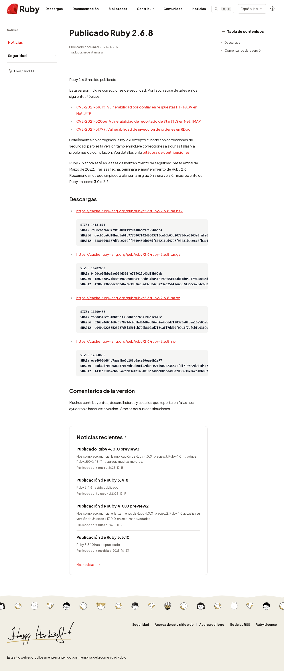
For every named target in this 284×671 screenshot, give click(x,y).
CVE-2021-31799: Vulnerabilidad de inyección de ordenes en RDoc (133, 129)
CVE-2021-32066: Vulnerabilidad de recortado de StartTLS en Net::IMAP (138, 121)
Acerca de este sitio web (174, 624)
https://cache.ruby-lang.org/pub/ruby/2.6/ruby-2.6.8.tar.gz (128, 254)
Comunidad (173, 9)
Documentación (86, 9)
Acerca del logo (211, 624)
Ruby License (266, 624)
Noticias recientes (100, 437)
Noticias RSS (240, 624)
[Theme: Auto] (272, 9)
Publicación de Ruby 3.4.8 (102, 479)
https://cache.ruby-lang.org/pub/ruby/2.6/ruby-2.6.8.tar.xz (128, 297)
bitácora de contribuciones (166, 152)
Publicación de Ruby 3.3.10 (103, 537)
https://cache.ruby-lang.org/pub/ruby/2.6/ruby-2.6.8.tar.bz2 (129, 211)
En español (22, 71)
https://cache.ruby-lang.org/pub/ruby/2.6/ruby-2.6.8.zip (126, 341)
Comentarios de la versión (243, 50)
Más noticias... (87, 565)
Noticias (199, 9)
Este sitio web (17, 657)
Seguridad (140, 624)
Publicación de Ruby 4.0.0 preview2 (113, 505)
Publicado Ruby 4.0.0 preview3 (108, 448)
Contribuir (145, 9)
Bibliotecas (117, 9)
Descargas (54, 9)
